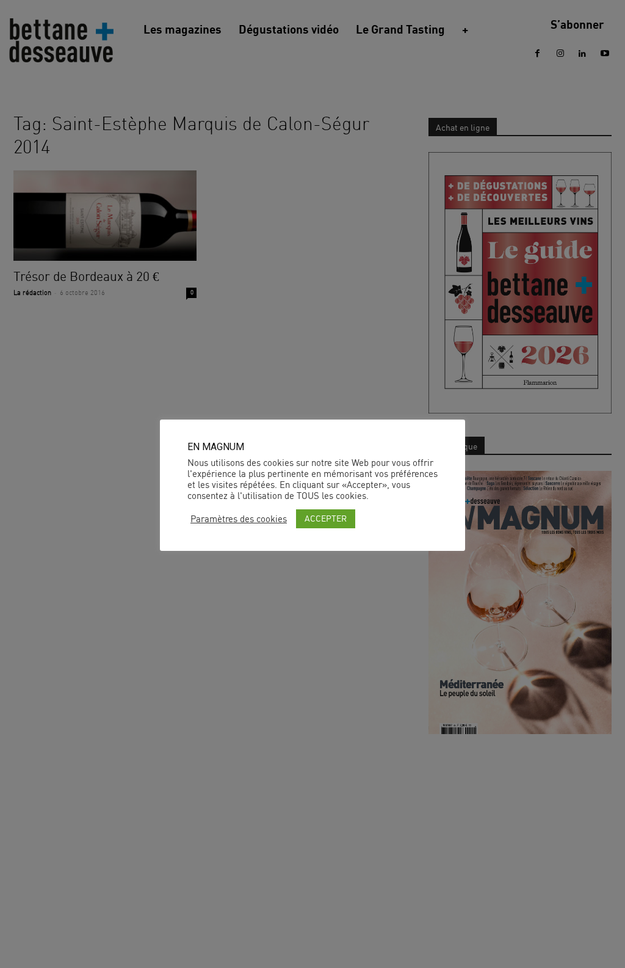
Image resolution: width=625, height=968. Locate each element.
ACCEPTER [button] (326, 518)
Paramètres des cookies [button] (238, 519)
